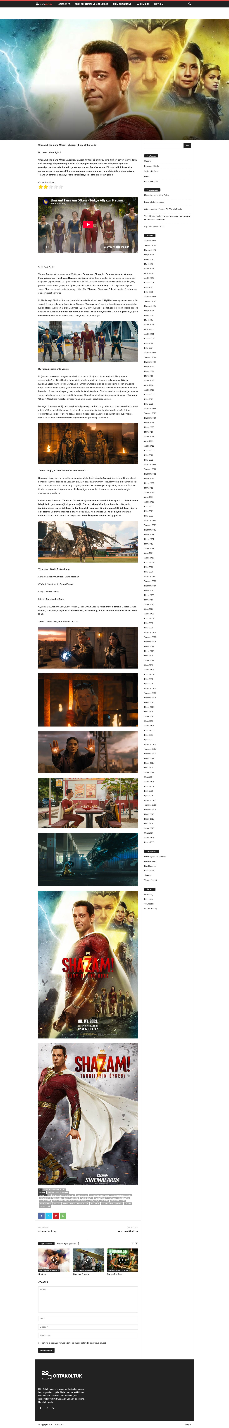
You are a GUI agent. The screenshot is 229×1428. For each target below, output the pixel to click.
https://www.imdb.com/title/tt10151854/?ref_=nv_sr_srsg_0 (76, 1201)
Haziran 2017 (150, 754)
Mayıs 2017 (149, 758)
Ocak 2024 (148, 385)
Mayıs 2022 (149, 479)
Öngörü (42, 1274)
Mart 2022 (148, 488)
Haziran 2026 (150, 250)
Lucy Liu (57, 1204)
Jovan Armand (45, 1204)
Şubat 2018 (149, 716)
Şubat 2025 (149, 325)
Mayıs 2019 (149, 646)
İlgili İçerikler (46, 1244)
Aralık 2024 (149, 334)
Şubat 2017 (149, 772)
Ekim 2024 (148, 343)
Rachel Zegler (82, 1204)
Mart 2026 (148, 264)
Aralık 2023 (149, 390)
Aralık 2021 (149, 502)
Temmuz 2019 (150, 637)
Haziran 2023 (150, 418)
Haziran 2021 (150, 530)
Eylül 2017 (148, 740)
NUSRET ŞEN (48, 126)
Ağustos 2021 (150, 520)
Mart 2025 (148, 320)
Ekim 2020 (148, 567)
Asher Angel (57, 1198)
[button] (189, 4)
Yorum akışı (149, 904)
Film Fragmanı (122, 3)
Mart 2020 (148, 600)
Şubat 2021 (149, 548)
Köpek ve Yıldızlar (81, 1274)
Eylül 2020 (148, 572)
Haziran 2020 (150, 586)
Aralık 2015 (149, 838)
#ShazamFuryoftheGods (99, 1195)
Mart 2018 (148, 712)
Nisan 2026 (149, 259)
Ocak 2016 (148, 833)
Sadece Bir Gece (114, 1274)
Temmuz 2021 (150, 525)
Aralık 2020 (149, 558)
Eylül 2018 (148, 684)
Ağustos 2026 (150, 241)
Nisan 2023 (149, 427)
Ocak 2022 (148, 497)
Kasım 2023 (149, 395)
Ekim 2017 (148, 735)
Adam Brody (44, 1198)
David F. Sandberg (71, 1198)
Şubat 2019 (149, 660)
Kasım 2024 (149, 339)
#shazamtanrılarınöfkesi (121, 1195)
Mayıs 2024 (149, 367)
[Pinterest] (56, 1216)
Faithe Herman (86, 1198)
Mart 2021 (148, 544)
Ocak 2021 (148, 553)
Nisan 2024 (149, 371)
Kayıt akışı (148, 899)
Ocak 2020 (148, 609)
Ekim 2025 (148, 287)
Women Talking (47, 1231)
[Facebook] (41, 1216)
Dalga (146, 202)
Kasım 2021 (149, 506)
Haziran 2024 (150, 362)
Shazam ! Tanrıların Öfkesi (54, 1190)
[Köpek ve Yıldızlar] (88, 1260)
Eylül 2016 (148, 796)
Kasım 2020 (149, 562)
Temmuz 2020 (150, 581)
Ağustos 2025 (150, 297)
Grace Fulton (123, 1198)
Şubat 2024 (149, 381)
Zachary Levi (45, 1206)
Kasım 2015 (149, 842)
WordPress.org (150, 908)
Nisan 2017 (149, 763)
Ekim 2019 (148, 623)
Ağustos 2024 (150, 353)
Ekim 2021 (148, 511)
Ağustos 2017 (150, 744)
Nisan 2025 (149, 315)
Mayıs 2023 (149, 423)
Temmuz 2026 (150, 245)
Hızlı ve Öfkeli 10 (128, 1231)
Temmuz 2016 (150, 805)
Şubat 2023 (149, 437)
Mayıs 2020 (149, 590)
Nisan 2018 (149, 707)
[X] (48, 1216)
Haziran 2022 (150, 474)
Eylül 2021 (148, 516)
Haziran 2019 (150, 642)
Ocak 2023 (148, 441)
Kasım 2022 (149, 451)
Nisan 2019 (149, 651)
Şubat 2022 (149, 492)
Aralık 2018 (149, 670)
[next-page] (136, 1244)
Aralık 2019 (149, 614)
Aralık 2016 (149, 782)
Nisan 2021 (149, 539)
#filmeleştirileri (56, 1195)
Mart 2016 (148, 824)
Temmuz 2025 (150, 301)
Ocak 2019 (148, 665)
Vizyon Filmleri (150, 880)
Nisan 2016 (149, 819)
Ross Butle (95, 1204)
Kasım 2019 (149, 618)
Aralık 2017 (149, 726)
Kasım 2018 (149, 674)
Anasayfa (64, 3)
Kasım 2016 (149, 786)
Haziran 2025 (150, 306)
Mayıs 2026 (149, 255)
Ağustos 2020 (150, 576)
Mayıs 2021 (149, 534)
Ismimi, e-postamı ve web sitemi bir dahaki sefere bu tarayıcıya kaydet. (74, 1343)
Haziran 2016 (150, 810)
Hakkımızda (143, 3)
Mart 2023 (148, 432)
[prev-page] (132, 1244)
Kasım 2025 (149, 283)
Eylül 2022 (148, 460)
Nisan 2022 (149, 483)
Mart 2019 (148, 656)
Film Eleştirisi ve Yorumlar (91, 3)
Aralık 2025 (149, 278)
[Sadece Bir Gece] (122, 1260)
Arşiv (146, 226)
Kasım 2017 (149, 730)
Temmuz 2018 (150, 693)
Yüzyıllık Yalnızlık (151, 216)
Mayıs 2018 (149, 702)
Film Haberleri (150, 866)
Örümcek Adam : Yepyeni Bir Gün (158, 209)
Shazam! (128, 1204)
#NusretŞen (69, 1195)
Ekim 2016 (148, 791)
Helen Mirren (45, 1201)
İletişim (159, 3)
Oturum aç (148, 894)
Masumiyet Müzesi (152, 195)
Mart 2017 (148, 768)
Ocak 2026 (148, 273)
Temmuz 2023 (150, 413)
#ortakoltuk (82, 1195)
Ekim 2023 (148, 399)
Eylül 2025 (148, 292)
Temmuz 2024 (150, 357)
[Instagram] (48, 1408)
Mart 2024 (148, 376)
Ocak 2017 (148, 777)
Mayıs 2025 (149, 311)
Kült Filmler (149, 871)
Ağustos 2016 (150, 800)
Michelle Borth (69, 1204)
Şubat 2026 (149, 269)
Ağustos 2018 (150, 688)
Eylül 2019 (148, 628)
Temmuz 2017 (150, 749)
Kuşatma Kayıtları (151, 181)
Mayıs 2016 (149, 814)
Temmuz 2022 (150, 469)
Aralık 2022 (149, 446)
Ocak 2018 (148, 721)
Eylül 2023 (148, 404)
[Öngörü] (53, 1260)
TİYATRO (148, 875)
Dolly (146, 176)
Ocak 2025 (148, 329)
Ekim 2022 (148, 455)
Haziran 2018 (150, 698)
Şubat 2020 (149, 604)
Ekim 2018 (148, 679)
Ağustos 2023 (150, 409)
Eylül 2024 (148, 348)
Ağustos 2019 (150, 632)
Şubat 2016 (149, 828)
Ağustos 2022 (150, 465)
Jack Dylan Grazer (118, 1201)
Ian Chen (104, 1201)
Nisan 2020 (149, 595)
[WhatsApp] (63, 1216)
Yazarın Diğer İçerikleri (66, 1244)
